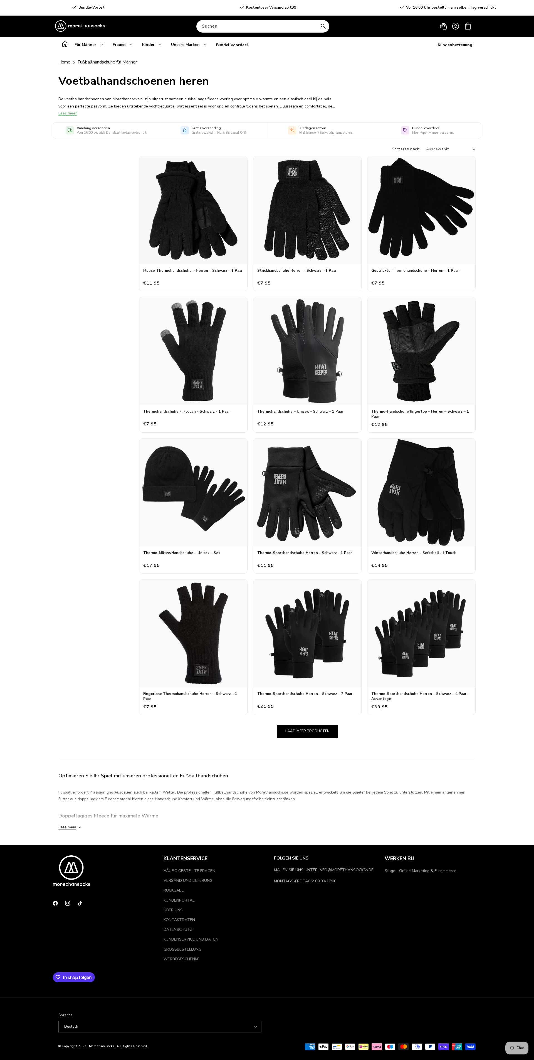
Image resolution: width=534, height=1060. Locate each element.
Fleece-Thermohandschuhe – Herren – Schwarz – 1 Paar (193, 270)
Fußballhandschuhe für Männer (107, 62)
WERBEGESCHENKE (181, 959)
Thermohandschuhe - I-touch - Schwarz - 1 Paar (186, 411)
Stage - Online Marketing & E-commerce (420, 870)
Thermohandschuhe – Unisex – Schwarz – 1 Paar (300, 411)
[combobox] (262, 26)
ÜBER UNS (173, 910)
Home (64, 62)
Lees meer (67, 113)
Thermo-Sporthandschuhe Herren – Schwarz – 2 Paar (304, 693)
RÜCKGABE (174, 890)
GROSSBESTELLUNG (182, 949)
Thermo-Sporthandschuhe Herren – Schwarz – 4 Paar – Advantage (420, 696)
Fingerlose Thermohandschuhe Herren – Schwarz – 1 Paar (190, 696)
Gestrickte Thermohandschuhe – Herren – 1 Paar (415, 270)
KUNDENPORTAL (179, 900)
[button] (468, 26)
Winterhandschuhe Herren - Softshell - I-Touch (413, 552)
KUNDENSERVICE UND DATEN (191, 939)
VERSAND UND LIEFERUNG (188, 880)
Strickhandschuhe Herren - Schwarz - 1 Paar (297, 270)
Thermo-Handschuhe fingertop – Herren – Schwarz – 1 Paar (420, 414)
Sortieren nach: (406, 149)
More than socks (102, 1046)
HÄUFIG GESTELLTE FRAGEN (189, 870)
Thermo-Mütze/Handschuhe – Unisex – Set (181, 552)
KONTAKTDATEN (179, 919)
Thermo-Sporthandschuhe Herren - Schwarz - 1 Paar (304, 552)
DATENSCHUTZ (178, 929)
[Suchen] (323, 26)
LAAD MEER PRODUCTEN (307, 731)
